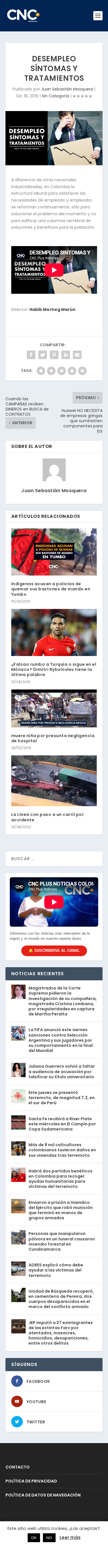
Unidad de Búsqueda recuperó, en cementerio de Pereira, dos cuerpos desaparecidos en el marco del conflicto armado (61, 1299)
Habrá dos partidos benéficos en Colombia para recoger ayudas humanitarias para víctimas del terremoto (60, 1179)
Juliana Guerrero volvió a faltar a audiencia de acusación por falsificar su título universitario (62, 1071)
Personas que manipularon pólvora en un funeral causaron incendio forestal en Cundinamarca (62, 1241)
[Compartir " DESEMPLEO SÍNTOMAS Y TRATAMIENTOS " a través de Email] (77, 355)
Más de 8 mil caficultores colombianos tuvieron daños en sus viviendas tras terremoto (62, 1150)
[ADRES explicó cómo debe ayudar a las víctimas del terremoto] (18, 1269)
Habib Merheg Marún (52, 309)
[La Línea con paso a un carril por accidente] (54, 780)
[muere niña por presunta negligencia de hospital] (54, 708)
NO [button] (49, 1537)
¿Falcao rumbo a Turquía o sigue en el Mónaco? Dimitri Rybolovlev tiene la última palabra (53, 669)
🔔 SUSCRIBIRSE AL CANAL (54, 950)
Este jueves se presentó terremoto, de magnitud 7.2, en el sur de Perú (62, 1098)
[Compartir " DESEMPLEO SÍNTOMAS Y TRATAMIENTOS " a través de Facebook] (31, 355)
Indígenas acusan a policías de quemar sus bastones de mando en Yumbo (50, 589)
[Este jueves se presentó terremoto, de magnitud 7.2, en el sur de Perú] (18, 1096)
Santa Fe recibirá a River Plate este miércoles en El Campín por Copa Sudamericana (62, 1124)
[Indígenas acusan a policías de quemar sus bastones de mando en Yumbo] (54, 552)
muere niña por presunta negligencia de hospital (53, 738)
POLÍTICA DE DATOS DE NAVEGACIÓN (43, 1495)
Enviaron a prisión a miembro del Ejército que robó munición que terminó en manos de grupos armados (61, 1210)
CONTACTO (17, 1467)
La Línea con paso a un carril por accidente (47, 817)
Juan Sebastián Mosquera (67, 89)
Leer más (70, 1537)
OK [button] (34, 1537)
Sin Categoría (55, 96)
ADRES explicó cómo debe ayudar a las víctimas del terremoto (56, 1270)
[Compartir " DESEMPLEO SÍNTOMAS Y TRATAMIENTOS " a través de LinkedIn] (65, 355)
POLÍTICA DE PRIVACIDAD (31, 1481)
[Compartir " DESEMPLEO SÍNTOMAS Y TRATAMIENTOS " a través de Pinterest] (54, 355)
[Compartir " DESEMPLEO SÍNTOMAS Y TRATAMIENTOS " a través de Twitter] (42, 355)
